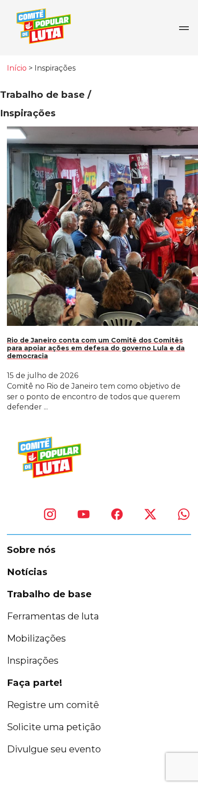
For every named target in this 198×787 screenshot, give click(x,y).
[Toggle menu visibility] (183, 27)
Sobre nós (31, 549)
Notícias (27, 571)
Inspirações (32, 660)
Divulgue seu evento (54, 749)
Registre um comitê (53, 704)
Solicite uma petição (54, 727)
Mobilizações (36, 638)
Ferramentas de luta (53, 616)
